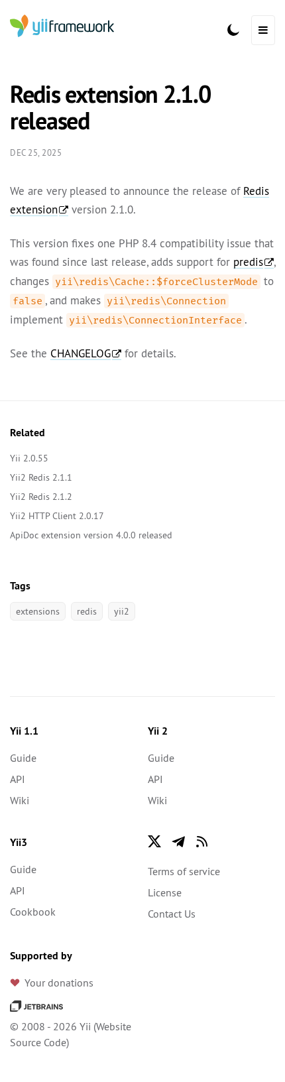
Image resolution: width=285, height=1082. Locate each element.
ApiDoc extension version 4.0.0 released (91, 535)
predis (248, 262)
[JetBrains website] (36, 1005)
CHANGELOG (80, 353)
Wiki (19, 800)
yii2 (121, 611)
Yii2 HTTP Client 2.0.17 (57, 516)
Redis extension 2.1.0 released (110, 107)
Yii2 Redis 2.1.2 (41, 497)
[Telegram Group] (178, 841)
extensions (38, 611)
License (165, 892)
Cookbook (33, 911)
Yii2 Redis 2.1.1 (41, 477)
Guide (23, 757)
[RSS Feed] (202, 841)
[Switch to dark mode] (233, 30)
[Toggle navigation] (263, 30)
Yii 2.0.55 (29, 458)
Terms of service (184, 871)
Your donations (59, 982)
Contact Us (172, 913)
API (17, 779)
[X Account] (154, 841)
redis (87, 611)
